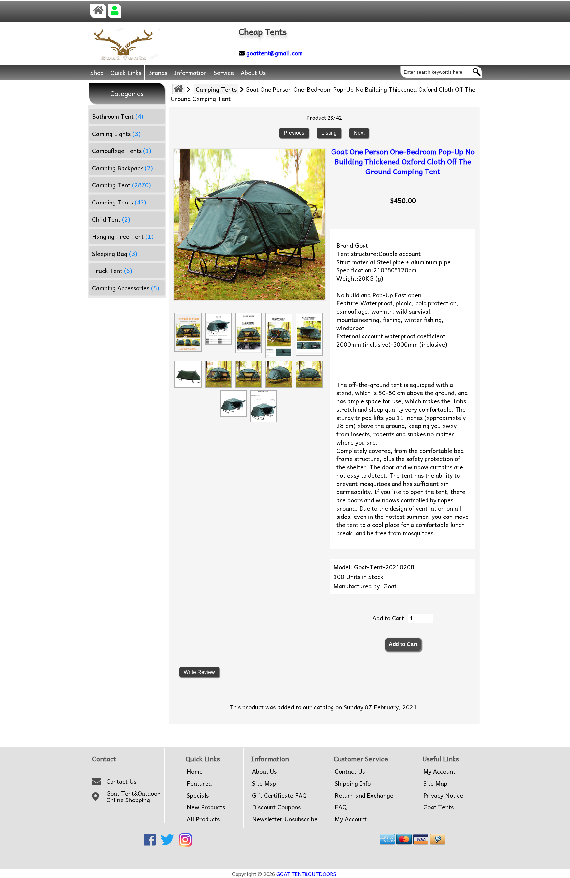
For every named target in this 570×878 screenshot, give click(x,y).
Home (195, 771)
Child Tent (111, 219)
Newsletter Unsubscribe (285, 819)
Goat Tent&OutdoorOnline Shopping (133, 796)
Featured (199, 783)
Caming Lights (116, 133)
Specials (198, 795)
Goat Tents (438, 807)
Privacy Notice (443, 795)
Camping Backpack (122, 167)
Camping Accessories (125, 288)
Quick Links (126, 72)
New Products (206, 807)
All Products (203, 819)
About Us (253, 72)
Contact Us (121, 781)
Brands (157, 72)
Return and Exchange (364, 795)
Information (190, 72)
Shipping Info (353, 783)
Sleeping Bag (114, 253)
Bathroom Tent (117, 116)
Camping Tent (121, 185)
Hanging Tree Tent (123, 236)
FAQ (341, 807)
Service (224, 72)
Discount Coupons (276, 807)
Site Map (264, 783)
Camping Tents (216, 89)
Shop (97, 72)
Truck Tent (112, 270)
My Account (351, 819)
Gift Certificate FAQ (279, 795)
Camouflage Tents (121, 150)
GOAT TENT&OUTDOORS (306, 873)
